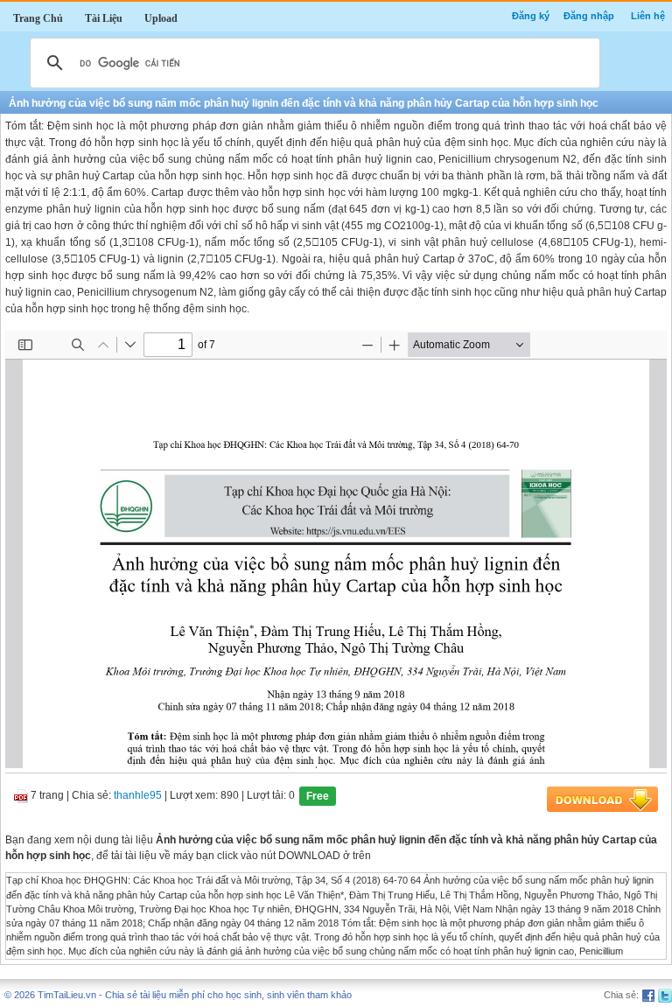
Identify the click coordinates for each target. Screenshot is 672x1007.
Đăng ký (531, 15)
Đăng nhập (589, 15)
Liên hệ (648, 15)
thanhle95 (138, 796)
